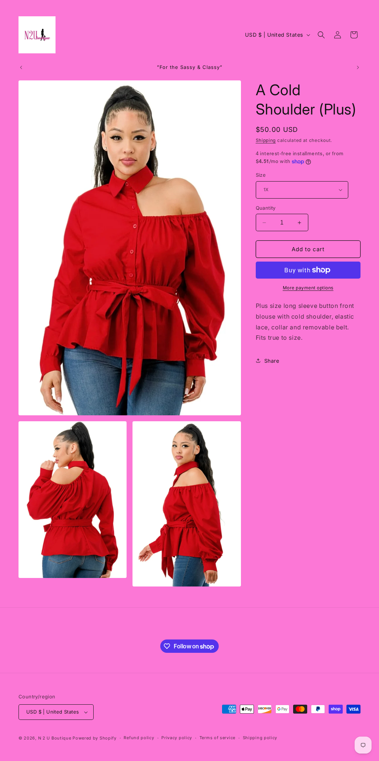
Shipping (266, 140)
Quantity (266, 208)
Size (261, 175)
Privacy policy (176, 737)
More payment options (308, 287)
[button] (321, 35)
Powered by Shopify (95, 738)
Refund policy (139, 737)
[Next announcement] (358, 67)
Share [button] (271, 361)
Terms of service (217, 737)
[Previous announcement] (21, 67)
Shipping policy (260, 737)
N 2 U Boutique (54, 738)
